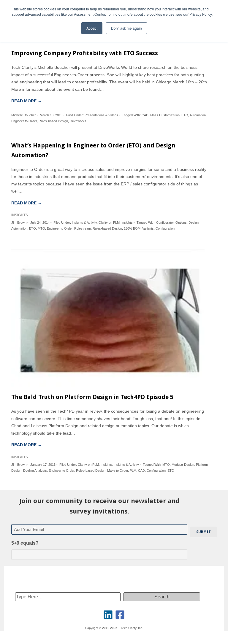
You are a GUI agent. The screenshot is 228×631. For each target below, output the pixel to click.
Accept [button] (91, 28)
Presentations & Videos (101, 115)
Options (181, 222)
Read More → (26, 100)
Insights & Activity (84, 222)
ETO (184, 115)
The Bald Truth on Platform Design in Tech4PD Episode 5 (92, 396)
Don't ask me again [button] (126, 28)
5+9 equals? (25, 543)
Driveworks (78, 121)
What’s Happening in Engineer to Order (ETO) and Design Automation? (93, 150)
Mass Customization (165, 115)
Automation (198, 115)
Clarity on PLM (109, 222)
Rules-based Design (53, 121)
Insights (127, 222)
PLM (133, 470)
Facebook (119, 614)
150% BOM (132, 228)
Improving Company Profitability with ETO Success (84, 53)
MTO (41, 228)
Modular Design (183, 464)
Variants (148, 228)
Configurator (165, 222)
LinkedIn (108, 614)
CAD (145, 115)
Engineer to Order (24, 121)
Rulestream (82, 228)
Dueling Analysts (35, 470)
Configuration (165, 228)
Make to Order (117, 470)
